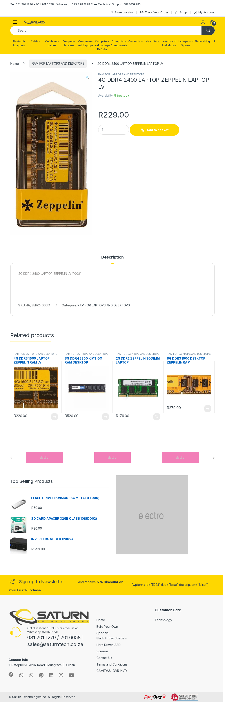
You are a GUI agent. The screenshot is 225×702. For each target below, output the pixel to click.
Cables (35, 41)
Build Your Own (107, 626)
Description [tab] (112, 257)
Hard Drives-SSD (108, 645)
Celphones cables (52, 43)
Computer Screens (68, 43)
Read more (54, 416)
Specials (102, 633)
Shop (183, 12)
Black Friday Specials (111, 638)
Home (14, 63)
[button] (87, 77)
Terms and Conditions (111, 664)
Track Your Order (156, 12)
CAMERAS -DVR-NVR (111, 671)
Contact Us (104, 658)
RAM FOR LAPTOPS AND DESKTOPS (58, 63)
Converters (135, 41)
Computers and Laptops (85, 43)
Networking (202, 41)
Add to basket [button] (155, 416)
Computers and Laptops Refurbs (102, 45)
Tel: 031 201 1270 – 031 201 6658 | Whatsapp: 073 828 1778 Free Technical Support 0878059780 (75, 4)
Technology (163, 620)
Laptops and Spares (186, 43)
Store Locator (124, 12)
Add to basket (158, 130)
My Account (206, 12)
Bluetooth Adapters (19, 43)
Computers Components (119, 43)
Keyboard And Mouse (169, 43)
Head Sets (152, 41)
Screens (102, 651)
